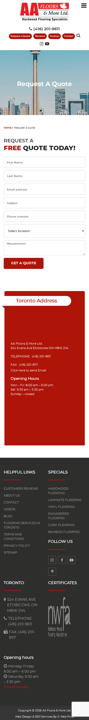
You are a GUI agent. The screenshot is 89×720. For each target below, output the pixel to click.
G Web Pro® (65, 716)
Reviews (40, 36)
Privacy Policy (17, 545)
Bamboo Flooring (64, 531)
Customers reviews (21, 488)
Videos (9, 509)
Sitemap (10, 552)
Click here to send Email (28, 370)
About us (12, 495)
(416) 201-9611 (46, 29)
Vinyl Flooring (61, 506)
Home (7, 128)
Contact (68, 36)
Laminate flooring (65, 500)
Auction (54, 36)
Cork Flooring (61, 525)
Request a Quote (20, 36)
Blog (8, 516)
